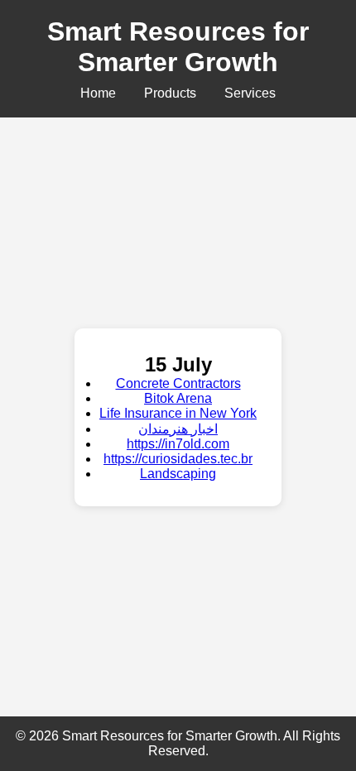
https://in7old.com (178, 444)
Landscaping (178, 474)
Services (250, 93)
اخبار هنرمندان (178, 429)
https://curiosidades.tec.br (178, 459)
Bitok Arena (178, 398)
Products (170, 93)
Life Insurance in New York (178, 413)
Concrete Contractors (178, 383)
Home (98, 93)
